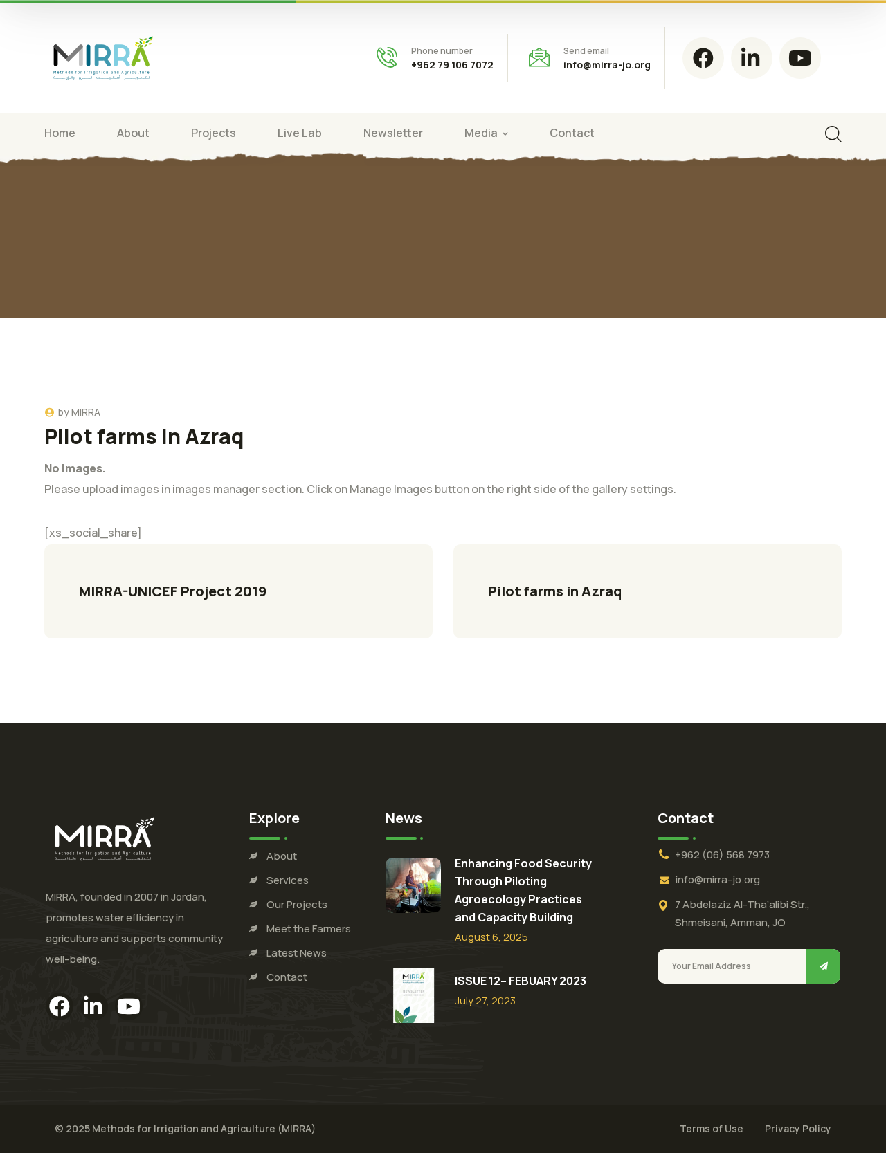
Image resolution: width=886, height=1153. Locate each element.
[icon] (703, 58)
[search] (833, 134)
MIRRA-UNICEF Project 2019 (172, 591)
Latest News (296, 953)
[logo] (103, 56)
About (281, 856)
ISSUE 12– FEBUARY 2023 (520, 980)
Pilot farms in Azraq (555, 591)
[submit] (823, 966)
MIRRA (85, 411)
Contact (286, 977)
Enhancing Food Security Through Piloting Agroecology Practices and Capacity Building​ (523, 890)
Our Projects (296, 904)
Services (287, 880)
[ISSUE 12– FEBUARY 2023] (413, 995)
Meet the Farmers (308, 928)
